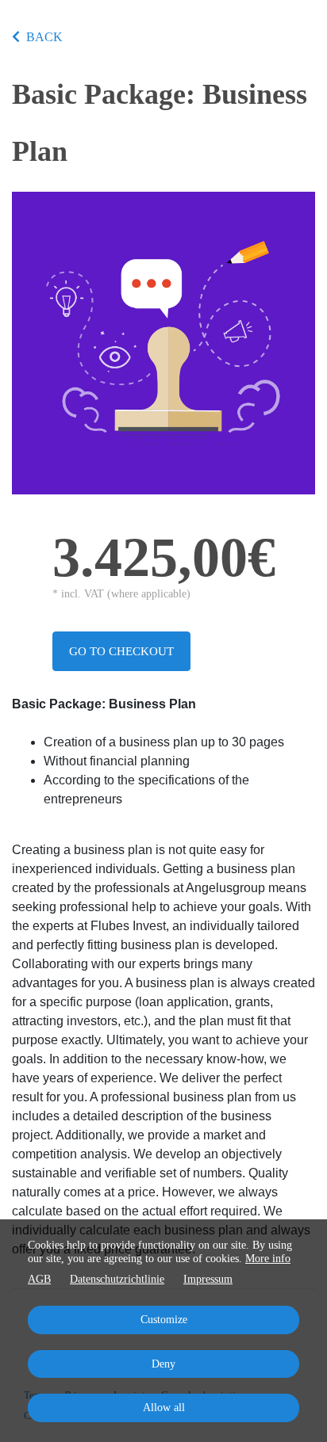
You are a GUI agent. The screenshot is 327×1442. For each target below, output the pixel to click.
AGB (39, 1279)
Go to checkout (121, 651)
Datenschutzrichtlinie (117, 1279)
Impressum (208, 1279)
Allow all (164, 1407)
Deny (163, 1364)
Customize (163, 1320)
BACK (44, 37)
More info (267, 1259)
